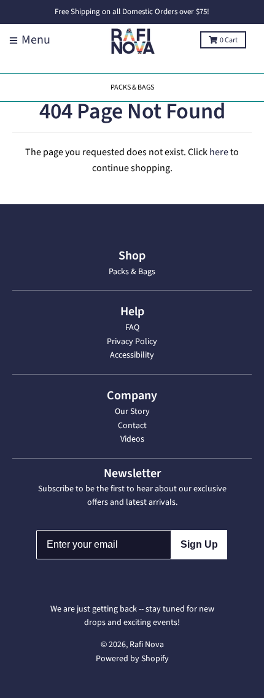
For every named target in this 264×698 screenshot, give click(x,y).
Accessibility (132, 355)
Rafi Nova (147, 645)
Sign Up (199, 544)
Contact (132, 426)
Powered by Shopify (132, 659)
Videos (132, 439)
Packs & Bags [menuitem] (132, 87)
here (218, 152)
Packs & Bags (132, 272)
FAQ (132, 327)
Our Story (132, 411)
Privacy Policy (132, 342)
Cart (229, 40)
